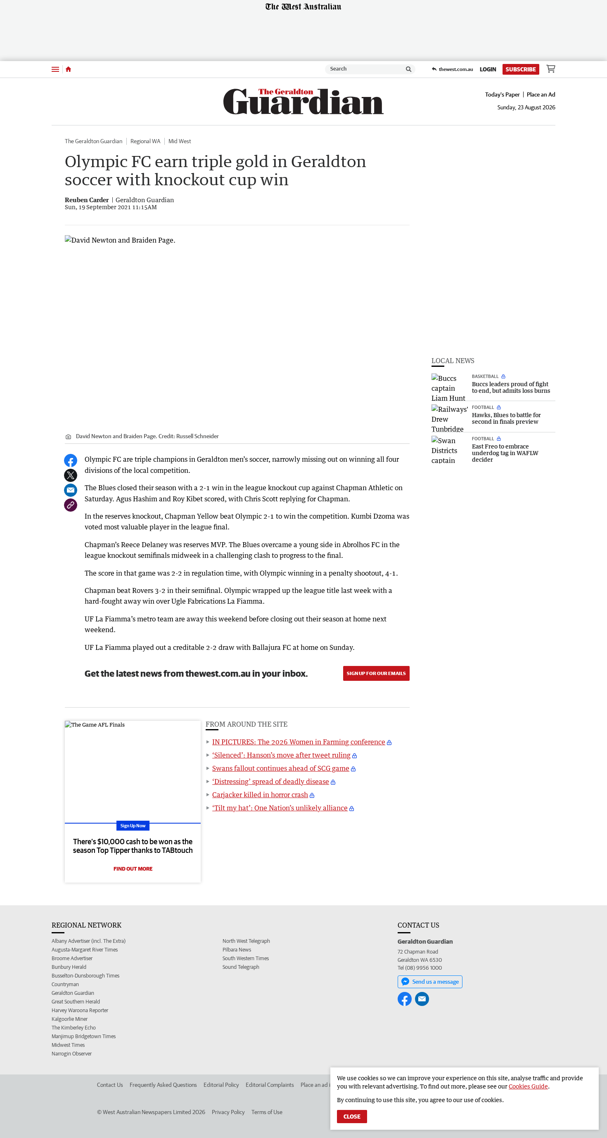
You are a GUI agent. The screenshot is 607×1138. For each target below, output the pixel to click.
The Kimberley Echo (74, 1028)
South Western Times (246, 958)
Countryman (65, 984)
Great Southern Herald (76, 1002)
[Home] (68, 69)
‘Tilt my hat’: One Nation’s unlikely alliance (280, 808)
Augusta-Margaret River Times (85, 950)
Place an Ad (541, 94)
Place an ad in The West (329, 1084)
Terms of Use (266, 1112)
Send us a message (436, 981)
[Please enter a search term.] (408, 69)
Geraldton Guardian (73, 993)
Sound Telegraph (241, 967)
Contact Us (110, 1084)
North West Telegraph (246, 941)
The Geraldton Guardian (93, 141)
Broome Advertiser (72, 958)
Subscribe (521, 69)
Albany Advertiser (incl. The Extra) (89, 941)
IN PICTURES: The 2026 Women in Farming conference (298, 742)
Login (488, 69)
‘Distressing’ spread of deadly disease (270, 781)
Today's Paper (502, 94)
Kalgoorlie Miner (70, 1019)
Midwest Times (68, 1045)
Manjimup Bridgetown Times (84, 1036)
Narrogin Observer (72, 1054)
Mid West (179, 141)
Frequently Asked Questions (163, 1084)
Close (352, 1116)
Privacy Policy (228, 1112)
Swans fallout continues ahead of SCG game (280, 768)
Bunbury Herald (69, 967)
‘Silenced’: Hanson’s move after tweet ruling (281, 755)
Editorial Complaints (270, 1084)
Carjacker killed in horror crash (260, 795)
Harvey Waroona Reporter (80, 1010)
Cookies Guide (528, 1086)
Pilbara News (237, 950)
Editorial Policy (221, 1084)
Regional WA (145, 141)
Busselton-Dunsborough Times (85, 976)
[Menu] (55, 69)
